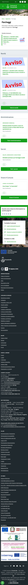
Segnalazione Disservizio (6, 445)
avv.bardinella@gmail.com (10, 425)
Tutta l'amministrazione (14, 140)
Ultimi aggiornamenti (6, 463)
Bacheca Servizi (4, 450)
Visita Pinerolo (4, 511)
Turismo (2, 328)
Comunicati (3, 343)
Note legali (3, 457)
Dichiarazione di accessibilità (7, 436)
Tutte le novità (14, 108)
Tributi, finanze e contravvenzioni (8, 325)
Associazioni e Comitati (6, 369)
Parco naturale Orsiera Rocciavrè (8, 501)
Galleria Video (4, 364)
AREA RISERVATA (14, 583)
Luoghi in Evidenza (8, 183)
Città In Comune (21, 574)
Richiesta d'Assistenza (6, 447)
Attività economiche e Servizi (8, 367)
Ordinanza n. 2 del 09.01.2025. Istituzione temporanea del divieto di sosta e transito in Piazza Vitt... (11, 39)
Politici (2, 290)
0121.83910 (6, 377)
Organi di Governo (5, 276)
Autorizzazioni (4, 307)
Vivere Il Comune (14, 197)
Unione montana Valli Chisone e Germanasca (11, 483)
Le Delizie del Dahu (5, 508)
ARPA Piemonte (4, 488)
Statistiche (3, 466)
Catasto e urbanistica (6, 309)
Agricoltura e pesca (5, 298)
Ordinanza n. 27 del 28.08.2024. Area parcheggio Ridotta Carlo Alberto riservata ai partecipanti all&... (14, 94)
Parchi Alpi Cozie (5, 499)
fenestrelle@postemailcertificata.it (12, 382)
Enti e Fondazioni (5, 285)
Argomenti (8, 19)
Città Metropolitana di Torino (7, 481)
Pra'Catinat (3, 497)
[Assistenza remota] (13, 576)
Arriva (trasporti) (5, 492)
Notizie (2, 340)
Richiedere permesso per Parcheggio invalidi (14, 158)
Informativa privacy (5, 454)
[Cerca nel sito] (24, 6)
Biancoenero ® (11, 579)
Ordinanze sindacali (8, 123)
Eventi (2, 355)
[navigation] (3, 6)
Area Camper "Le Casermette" (10, 186)
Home (3, 19)
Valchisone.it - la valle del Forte (8, 517)
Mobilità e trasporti (5, 321)
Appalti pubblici (4, 305)
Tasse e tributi (4, 338)
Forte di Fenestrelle (5, 513)
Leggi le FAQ (4, 440)
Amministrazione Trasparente (8, 434)
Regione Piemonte (5, 1)
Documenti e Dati (5, 283)
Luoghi (2, 357)
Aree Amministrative (6, 278)
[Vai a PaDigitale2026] (9, 269)
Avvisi (2, 347)
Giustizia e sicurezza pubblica (7, 316)
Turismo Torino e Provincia (7, 504)
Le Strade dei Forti (5, 506)
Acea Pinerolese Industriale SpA (8, 490)
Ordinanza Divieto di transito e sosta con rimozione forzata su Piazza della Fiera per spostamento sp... (13, 127)
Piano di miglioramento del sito (8, 438)
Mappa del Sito (4, 468)
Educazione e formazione (7, 314)
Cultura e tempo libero (6, 312)
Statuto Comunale (5, 452)
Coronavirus (3, 345)
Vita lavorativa (4, 330)
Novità (5, 68)
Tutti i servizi (14, 169)
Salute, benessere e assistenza (12, 155)
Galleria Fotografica (5, 362)
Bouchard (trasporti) (5, 494)
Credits (2, 461)
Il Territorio (3, 360)
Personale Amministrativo (7, 288)
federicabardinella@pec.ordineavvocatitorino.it (14, 426)
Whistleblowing (4, 470)
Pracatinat (3, 520)
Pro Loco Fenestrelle (6, 515)
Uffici (2, 281)
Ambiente (3, 300)
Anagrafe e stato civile (6, 302)
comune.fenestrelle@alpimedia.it (12, 383)
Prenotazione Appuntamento (8, 443)
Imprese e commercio (6, 318)
